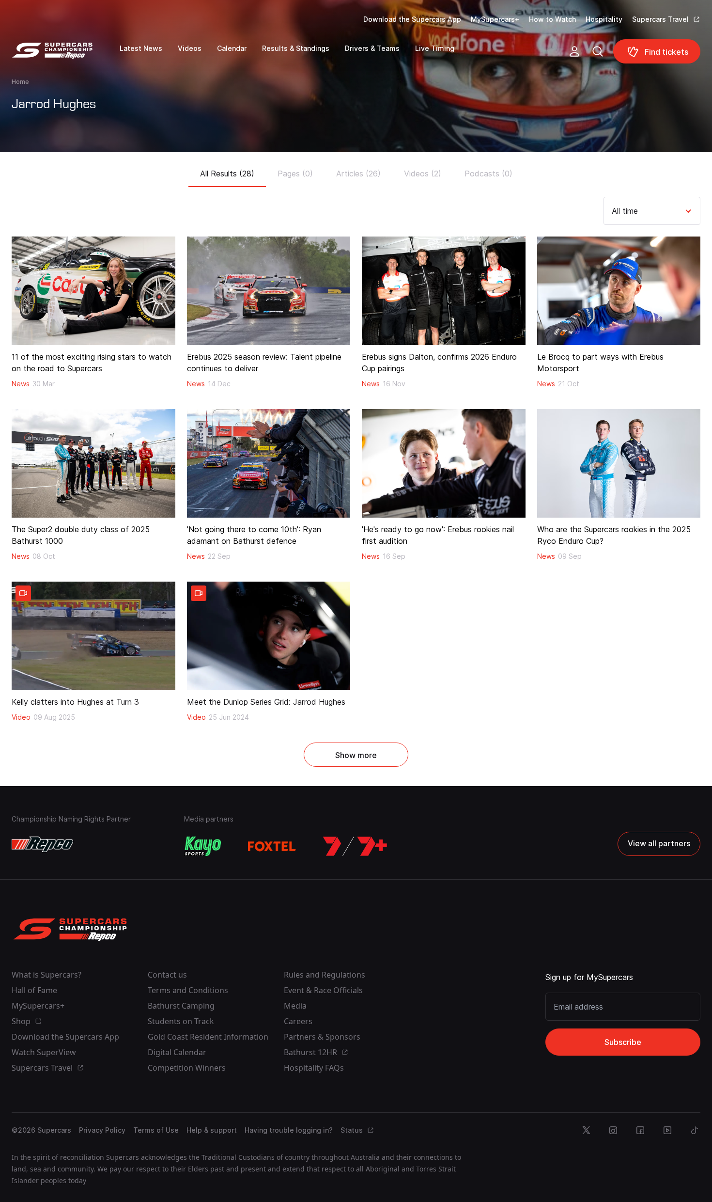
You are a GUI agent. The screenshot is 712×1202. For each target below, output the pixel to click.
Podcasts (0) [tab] (488, 173)
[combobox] (613, 211)
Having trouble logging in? (289, 1130)
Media (295, 1005)
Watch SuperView (44, 1052)
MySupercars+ (495, 19)
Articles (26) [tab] (358, 173)
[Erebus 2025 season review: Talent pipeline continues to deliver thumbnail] (269, 291)
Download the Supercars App (412, 19)
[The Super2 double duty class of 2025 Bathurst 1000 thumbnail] (93, 463)
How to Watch (552, 19)
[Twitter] (586, 1130)
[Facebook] (640, 1130)
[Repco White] (42, 844)
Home (20, 81)
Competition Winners (187, 1067)
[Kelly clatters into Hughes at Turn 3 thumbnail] (93, 636)
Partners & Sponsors (322, 1036)
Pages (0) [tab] (295, 173)
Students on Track (181, 1021)
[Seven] (355, 846)
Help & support (211, 1130)
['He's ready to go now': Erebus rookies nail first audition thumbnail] (444, 463)
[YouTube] (667, 1130)
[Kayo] (202, 846)
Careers (298, 1021)
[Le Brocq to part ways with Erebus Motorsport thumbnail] (619, 291)
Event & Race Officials (323, 990)
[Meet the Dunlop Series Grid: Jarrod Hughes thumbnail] (269, 636)
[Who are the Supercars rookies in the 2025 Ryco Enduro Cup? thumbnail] (619, 463)
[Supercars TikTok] (694, 1130)
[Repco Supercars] (66, 55)
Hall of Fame (34, 990)
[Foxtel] (272, 846)
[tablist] (356, 170)
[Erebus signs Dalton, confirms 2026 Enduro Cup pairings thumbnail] (444, 291)
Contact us (167, 974)
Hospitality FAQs (314, 1067)
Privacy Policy (102, 1130)
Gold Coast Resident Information (208, 1036)
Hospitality (604, 19)
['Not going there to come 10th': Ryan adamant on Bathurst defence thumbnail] (269, 463)
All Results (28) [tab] (227, 173)
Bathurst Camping (181, 1005)
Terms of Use (156, 1130)
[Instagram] (613, 1130)
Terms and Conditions (188, 990)
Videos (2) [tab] (422, 173)
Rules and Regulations (324, 974)
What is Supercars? (46, 974)
